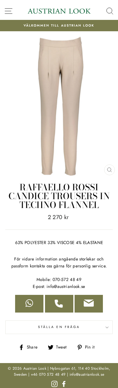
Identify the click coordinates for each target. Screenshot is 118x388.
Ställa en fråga (59, 327)
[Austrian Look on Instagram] (54, 383)
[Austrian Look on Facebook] (64, 383)
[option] (59, 25)
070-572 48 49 (67, 279)
